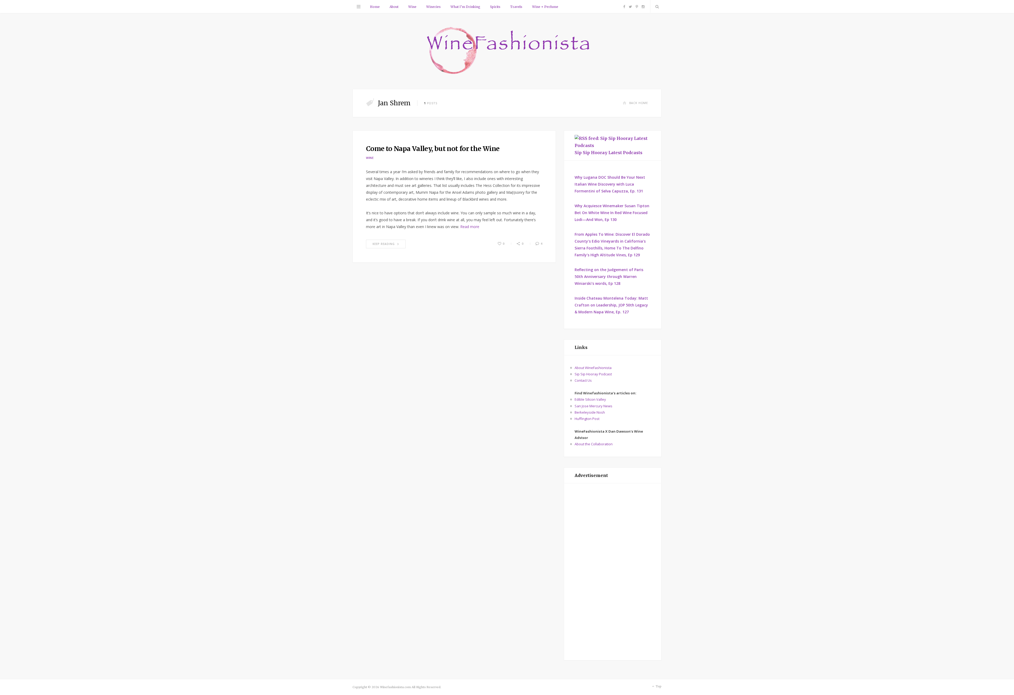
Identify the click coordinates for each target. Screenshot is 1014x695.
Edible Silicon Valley (590, 399)
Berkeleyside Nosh (590, 412)
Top (658, 686)
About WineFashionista (593, 367)
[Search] (655, 6)
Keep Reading (384, 244)
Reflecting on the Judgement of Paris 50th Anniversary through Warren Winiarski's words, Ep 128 (609, 276)
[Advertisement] (613, 572)
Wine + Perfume (545, 7)
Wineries (433, 7)
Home (375, 7)
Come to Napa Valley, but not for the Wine (432, 148)
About (393, 7)
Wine (412, 7)
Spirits (495, 7)
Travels (516, 7)
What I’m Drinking (465, 7)
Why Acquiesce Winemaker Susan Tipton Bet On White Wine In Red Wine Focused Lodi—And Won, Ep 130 (612, 212)
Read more (469, 226)
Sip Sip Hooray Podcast (593, 374)
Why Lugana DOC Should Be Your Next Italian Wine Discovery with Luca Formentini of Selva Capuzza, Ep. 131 (610, 184)
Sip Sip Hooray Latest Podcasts (608, 152)
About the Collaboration (594, 444)
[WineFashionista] (507, 51)
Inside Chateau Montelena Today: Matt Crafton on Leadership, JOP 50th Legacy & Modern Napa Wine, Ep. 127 (611, 305)
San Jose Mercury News (593, 406)
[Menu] (359, 6)
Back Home (638, 103)
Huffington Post (587, 418)
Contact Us (583, 380)
